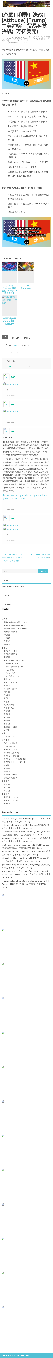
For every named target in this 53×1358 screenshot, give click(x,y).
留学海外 (7, 768)
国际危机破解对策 (10, 631)
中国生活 (5, 794)
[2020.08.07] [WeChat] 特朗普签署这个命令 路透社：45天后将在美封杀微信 (12, 557)
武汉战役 (7, 641)
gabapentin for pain (10, 864)
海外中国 (5, 740)
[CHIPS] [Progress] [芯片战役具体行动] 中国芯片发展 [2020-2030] (9, 290)
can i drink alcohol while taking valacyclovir (20, 881)
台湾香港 (7, 714)
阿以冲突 (7, 787)
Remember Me (11, 604)
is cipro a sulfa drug (10, 825)
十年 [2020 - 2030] (31, 38)
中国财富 (7, 803)
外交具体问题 (9, 704)
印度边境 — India (10, 736)
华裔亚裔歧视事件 (10, 778)
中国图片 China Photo (12, 800)
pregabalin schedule (11, 838)
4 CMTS (16, 41)
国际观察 (5, 781)
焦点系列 (5, 619)
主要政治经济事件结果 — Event (15, 622)
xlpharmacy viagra (10, 818)
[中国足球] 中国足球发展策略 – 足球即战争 (9, 321)
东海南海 (7, 711)
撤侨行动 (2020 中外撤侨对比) (15, 762)
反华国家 (7, 730)
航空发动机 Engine (12, 676)
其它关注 (7, 635)
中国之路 (7, 679)
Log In (5, 609)
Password (5, 595)
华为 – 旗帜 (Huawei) (13, 670)
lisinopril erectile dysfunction (14, 858)
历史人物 (7, 790)
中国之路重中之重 (35, 36)
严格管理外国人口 (10, 746)
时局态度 (7, 638)
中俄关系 (7, 720)
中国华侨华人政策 (10, 749)
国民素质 (7, 695)
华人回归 (7, 765)
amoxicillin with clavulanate (14, 851)
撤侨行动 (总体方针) (11, 752)
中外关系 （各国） (11, 727)
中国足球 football (10, 651)
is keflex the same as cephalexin (16, 831)
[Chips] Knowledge (26, 286)
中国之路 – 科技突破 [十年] (14, 660)
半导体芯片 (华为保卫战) (14, 667)
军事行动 (5, 733)
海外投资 (7, 771)
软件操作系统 (10, 673)
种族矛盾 (7, 784)
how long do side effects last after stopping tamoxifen (26, 871)
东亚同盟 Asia (9, 708)
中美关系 (5, 38)
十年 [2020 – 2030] (12, 663)
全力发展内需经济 (16, 38)
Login (15, 345)
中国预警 (46, 36)
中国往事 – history (11, 797)
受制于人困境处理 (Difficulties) (15, 628)
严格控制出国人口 (10, 743)
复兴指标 (7, 685)
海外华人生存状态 (10, 774)
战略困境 (7, 692)
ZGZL (6, 36)
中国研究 (5, 648)
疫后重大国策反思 (10, 654)
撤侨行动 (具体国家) (11, 756)
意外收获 (7, 644)
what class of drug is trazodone (16, 845)
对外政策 (5, 701)
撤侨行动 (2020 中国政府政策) (15, 759)
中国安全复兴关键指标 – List (14, 625)
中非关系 (7, 723)
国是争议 (7, 698)
